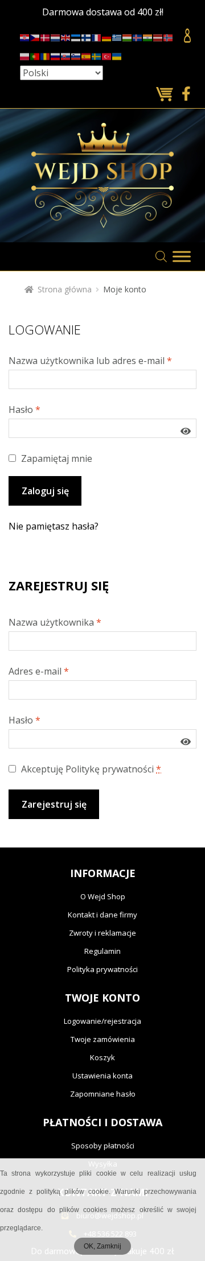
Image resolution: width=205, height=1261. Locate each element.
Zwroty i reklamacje (102, 933)
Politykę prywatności (109, 769)
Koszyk (102, 1057)
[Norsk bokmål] (168, 36)
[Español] (86, 54)
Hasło (24, 409)
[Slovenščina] (76, 54)
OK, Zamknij (102, 1246)
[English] (66, 36)
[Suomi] (86, 36)
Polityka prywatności (102, 969)
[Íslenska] (138, 36)
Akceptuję (90, 769)
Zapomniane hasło (103, 1094)
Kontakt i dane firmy (102, 914)
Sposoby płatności (102, 1145)
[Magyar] (127, 36)
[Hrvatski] (25, 36)
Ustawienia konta (102, 1075)
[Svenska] (97, 54)
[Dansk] (45, 36)
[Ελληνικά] (117, 36)
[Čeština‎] (35, 36)
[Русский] (56, 54)
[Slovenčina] (66, 54)
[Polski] (25, 54)
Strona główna (65, 289)
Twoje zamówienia (103, 1039)
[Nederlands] (56, 36)
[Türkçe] (107, 54)
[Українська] (117, 54)
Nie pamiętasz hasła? (54, 526)
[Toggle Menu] (182, 256)
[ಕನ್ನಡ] (148, 36)
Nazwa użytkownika (55, 622)
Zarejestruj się (54, 804)
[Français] (97, 36)
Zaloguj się (45, 491)
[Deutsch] (107, 36)
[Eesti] (76, 36)
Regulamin (102, 951)
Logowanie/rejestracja (102, 1021)
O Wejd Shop (102, 896)
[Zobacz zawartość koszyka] (166, 94)
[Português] (35, 54)
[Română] (45, 54)
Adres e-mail (39, 671)
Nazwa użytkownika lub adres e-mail (90, 360)
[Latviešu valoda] (158, 36)
